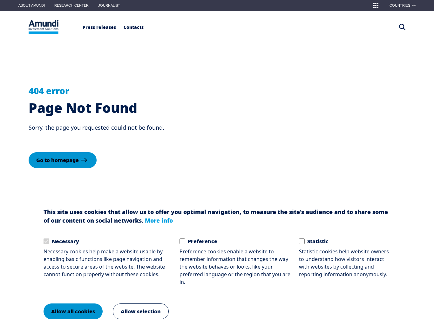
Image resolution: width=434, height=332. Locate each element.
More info (159, 220)
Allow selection (141, 311)
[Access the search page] (402, 27)
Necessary (65, 241)
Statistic (318, 241)
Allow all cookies (73, 311)
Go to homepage (57, 160)
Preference (202, 241)
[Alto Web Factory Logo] (43, 27)
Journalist (109, 5)
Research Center (71, 5)
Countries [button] (403, 5)
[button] (375, 5)
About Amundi (31, 5)
